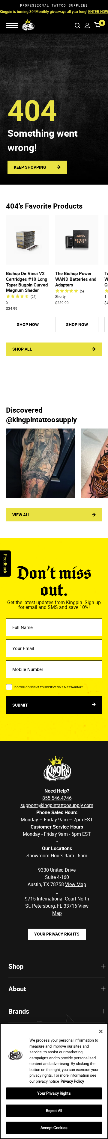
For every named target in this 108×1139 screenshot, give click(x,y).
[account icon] (87, 25)
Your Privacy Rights (57, 934)
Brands (18, 1011)
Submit (20, 705)
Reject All (54, 1110)
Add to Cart (27, 259)
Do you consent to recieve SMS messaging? (48, 687)
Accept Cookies (54, 1127)
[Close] (100, 1031)
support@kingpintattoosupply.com (56, 805)
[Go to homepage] (24, 25)
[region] (54, 1081)
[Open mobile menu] (12, 25)
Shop (15, 966)
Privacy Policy (72, 1081)
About (17, 988)
